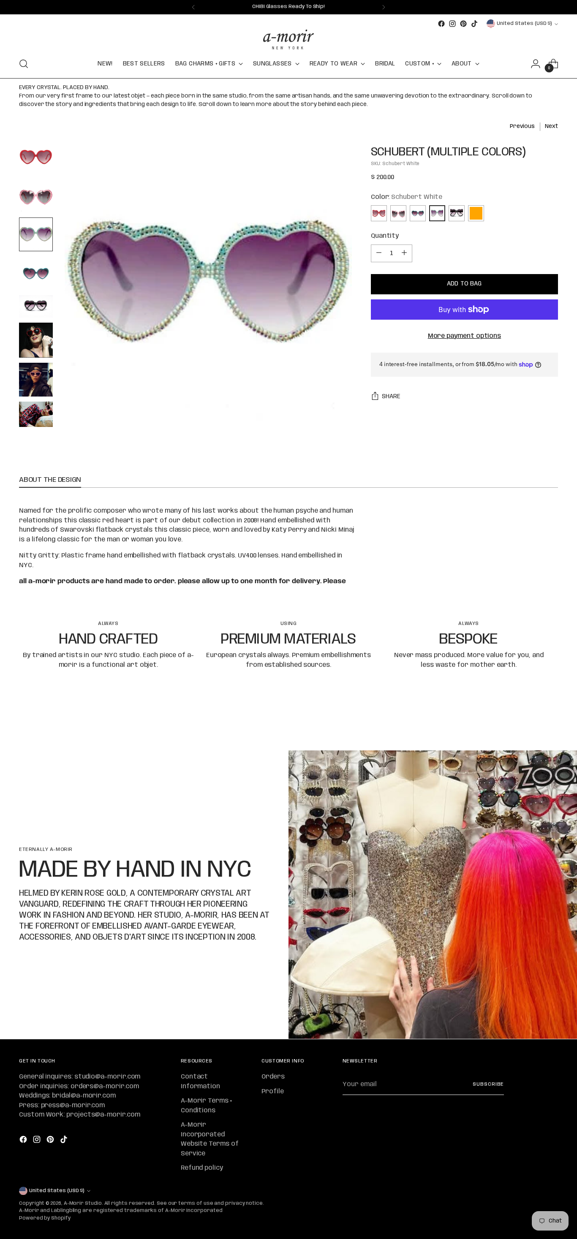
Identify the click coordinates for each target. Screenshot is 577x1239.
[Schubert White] (437, 213)
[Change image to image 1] (36, 157)
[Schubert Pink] (398, 213)
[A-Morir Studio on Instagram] (452, 23)
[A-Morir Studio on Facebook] (441, 23)
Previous (522, 126)
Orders (273, 1076)
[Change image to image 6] (36, 340)
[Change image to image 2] (36, 195)
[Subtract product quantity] (378, 253)
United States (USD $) (524, 23)
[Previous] (193, 7)
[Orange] (476, 213)
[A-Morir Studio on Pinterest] (463, 23)
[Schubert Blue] (418, 213)
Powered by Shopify (45, 1218)
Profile (272, 1091)
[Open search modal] (23, 63)
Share (391, 396)
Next (551, 126)
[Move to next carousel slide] (551, 721)
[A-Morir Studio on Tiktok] (474, 23)
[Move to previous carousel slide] (531, 722)
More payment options (464, 336)
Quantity (385, 236)
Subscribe (488, 1084)
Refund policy (202, 1168)
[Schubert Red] (379, 213)
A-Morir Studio (83, 1203)
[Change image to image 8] (36, 414)
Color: (406, 197)
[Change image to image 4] (36, 273)
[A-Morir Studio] (288, 39)
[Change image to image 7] (36, 380)
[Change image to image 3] (36, 234)
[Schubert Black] (457, 213)
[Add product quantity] (404, 253)
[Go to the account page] (535, 63)
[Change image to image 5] (36, 306)
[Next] (383, 7)
